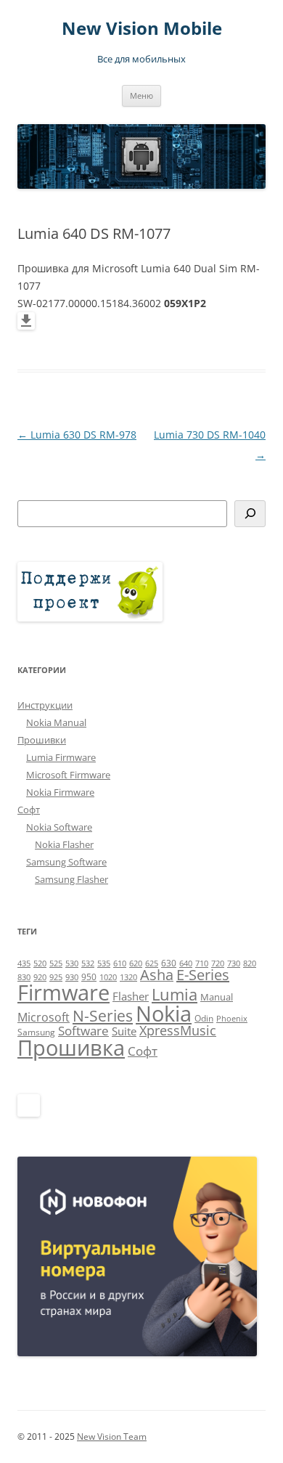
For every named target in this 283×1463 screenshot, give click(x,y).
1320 (128, 977)
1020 (108, 977)
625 (151, 963)
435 (23, 963)
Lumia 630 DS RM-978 (76, 434)
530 (71, 963)
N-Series (103, 1015)
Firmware (63, 992)
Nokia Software (59, 827)
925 (55, 977)
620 (135, 963)
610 (119, 963)
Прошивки (41, 739)
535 (103, 963)
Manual (216, 996)
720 (217, 963)
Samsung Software (66, 861)
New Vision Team (112, 1436)
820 (249, 963)
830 (23, 977)
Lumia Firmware (61, 757)
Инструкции (45, 705)
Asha (156, 975)
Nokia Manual (56, 722)
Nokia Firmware (60, 792)
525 (55, 963)
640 (185, 963)
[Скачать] (26, 326)
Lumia (174, 994)
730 (233, 963)
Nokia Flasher (64, 844)
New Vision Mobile (142, 28)
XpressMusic (177, 1030)
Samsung (36, 1032)
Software (83, 1030)
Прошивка (71, 1047)
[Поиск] (250, 513)
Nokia (164, 1013)
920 (39, 977)
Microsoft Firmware (68, 774)
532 (87, 963)
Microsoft (43, 1017)
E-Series (202, 975)
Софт (28, 809)
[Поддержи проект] (90, 617)
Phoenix (231, 1019)
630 (168, 963)
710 (201, 963)
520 (39, 963)
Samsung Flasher (71, 879)
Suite (124, 1031)
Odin (203, 1018)
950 (89, 977)
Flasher (130, 996)
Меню (141, 95)
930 (71, 977)
